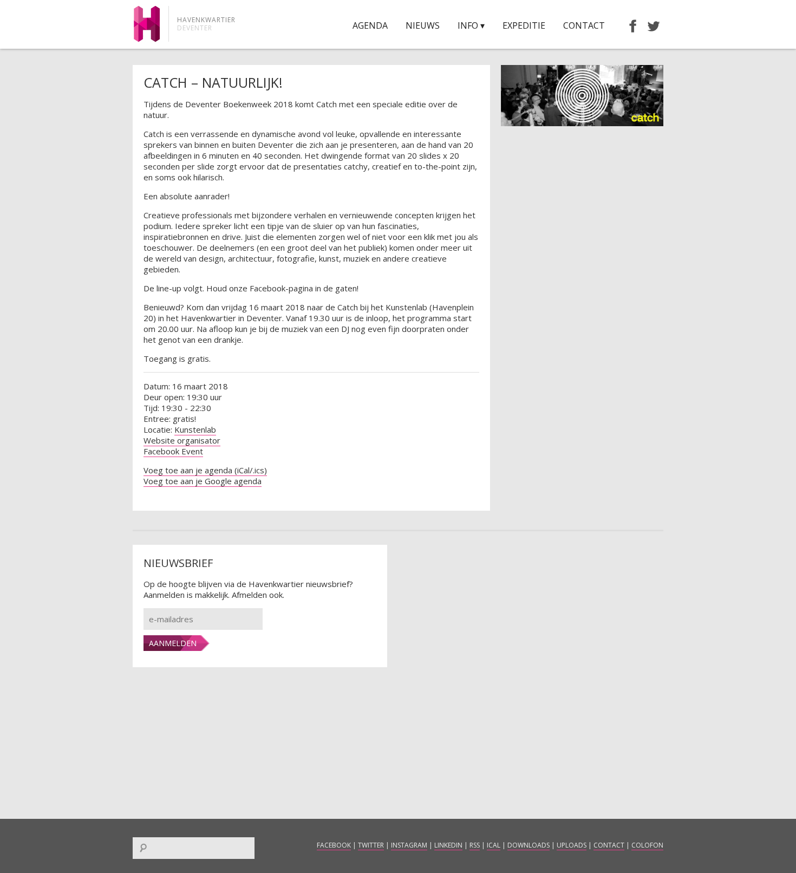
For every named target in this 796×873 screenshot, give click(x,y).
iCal (493, 845)
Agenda (370, 25)
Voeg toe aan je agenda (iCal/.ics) (205, 470)
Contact (584, 25)
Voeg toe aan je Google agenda (202, 480)
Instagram (409, 845)
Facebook (334, 845)
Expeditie (524, 25)
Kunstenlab (195, 429)
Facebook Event (173, 451)
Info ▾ (471, 25)
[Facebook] (628, 25)
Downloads (528, 845)
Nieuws (423, 25)
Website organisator (181, 440)
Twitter (371, 845)
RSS (474, 845)
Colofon (647, 845)
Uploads (571, 845)
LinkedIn (448, 845)
